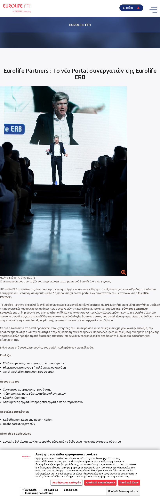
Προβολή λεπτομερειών (121, 491)
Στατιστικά (70, 489)
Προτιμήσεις (50, 489)
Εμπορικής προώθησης (39, 493)
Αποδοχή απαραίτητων (100, 482)
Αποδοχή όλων (129, 482)
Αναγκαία (30, 489)
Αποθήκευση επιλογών (66, 482)
